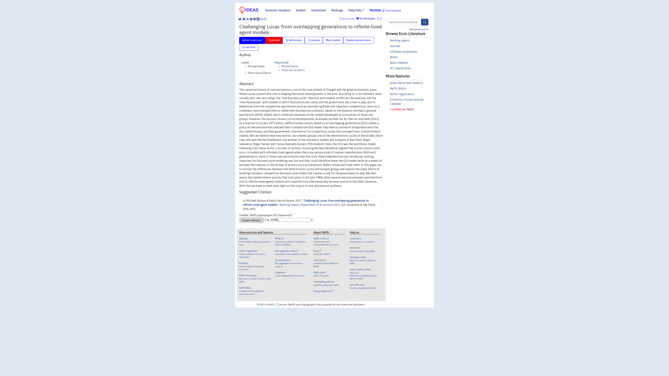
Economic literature (277, 10)
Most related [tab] (333, 40)
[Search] (424, 22)
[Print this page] (265, 19)
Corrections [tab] (248, 47)
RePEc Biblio (398, 88)
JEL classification (400, 68)
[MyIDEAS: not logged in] (379, 18)
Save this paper (348, 19)
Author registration (402, 94)
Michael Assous (290, 66)
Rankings (337, 10)
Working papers (400, 40)
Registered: (282, 62)
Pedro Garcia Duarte (293, 70)
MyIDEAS (385, 10)
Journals (395, 46)
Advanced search (418, 29)
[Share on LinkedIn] (258, 19)
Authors (301, 10)
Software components (403, 51)
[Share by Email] (261, 19)
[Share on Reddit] (254, 19)
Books (394, 57)
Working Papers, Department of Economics (306, 204)
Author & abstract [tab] (252, 40)
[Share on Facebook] (251, 19)
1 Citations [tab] (314, 40)
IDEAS (260, 304)
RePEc (272, 304)
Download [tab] (274, 40)
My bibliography (367, 18)
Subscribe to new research (406, 82)
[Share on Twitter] (247, 19)
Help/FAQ (355, 10)
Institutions (318, 10)
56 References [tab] (294, 40)
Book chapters (399, 62)
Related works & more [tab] (358, 40)
